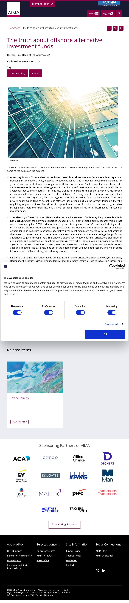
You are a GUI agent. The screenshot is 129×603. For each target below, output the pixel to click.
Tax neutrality (17, 73)
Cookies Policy (73, 555)
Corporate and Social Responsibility (17, 567)
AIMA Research (44, 555)
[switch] (48, 312)
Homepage (14, 27)
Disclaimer (71, 560)
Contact (70, 565)
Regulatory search (46, 550)
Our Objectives (14, 550)
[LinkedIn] (103, 571)
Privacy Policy (73, 550)
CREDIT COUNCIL (109, 3)
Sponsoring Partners (64, 524)
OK (105, 334)
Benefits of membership (19, 555)
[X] (98, 571)
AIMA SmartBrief (104, 555)
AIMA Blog (101, 550)
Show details (112, 324)
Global (35, 73)
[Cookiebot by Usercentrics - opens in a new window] (111, 266)
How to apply (14, 560)
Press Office (43, 560)
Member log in (41, 3)
